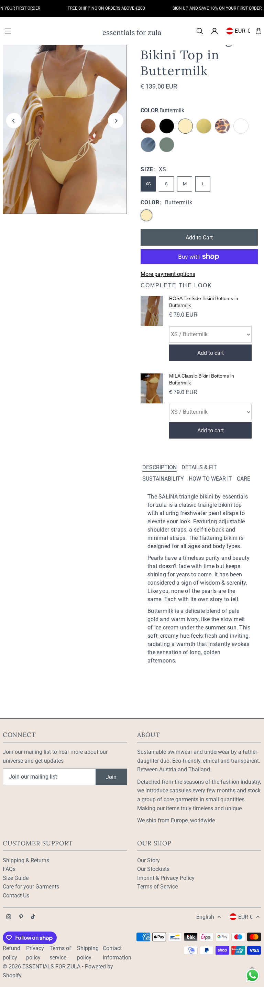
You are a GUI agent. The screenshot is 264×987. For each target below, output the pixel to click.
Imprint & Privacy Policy (166, 878)
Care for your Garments (31, 886)
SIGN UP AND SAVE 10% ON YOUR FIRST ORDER (210, 8)
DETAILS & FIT (199, 467)
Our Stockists (153, 869)
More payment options (168, 274)
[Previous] (14, 120)
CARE (243, 478)
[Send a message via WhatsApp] (252, 975)
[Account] (214, 31)
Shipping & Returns (26, 860)
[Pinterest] (21, 917)
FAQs (9, 869)
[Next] (115, 120)
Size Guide (16, 878)
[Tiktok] (33, 917)
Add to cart (210, 353)
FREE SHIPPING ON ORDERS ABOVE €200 (99, 8)
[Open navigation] (50, 30)
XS (148, 183)
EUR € (243, 31)
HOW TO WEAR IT (210, 478)
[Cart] (258, 31)
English (205, 917)
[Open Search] (200, 31)
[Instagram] (8, 917)
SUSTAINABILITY (163, 478)
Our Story (148, 860)
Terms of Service (157, 886)
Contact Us (16, 895)
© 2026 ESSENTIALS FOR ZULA (41, 966)
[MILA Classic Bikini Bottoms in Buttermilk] (152, 406)
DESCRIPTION (159, 467)
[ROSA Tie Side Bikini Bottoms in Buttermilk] (152, 328)
